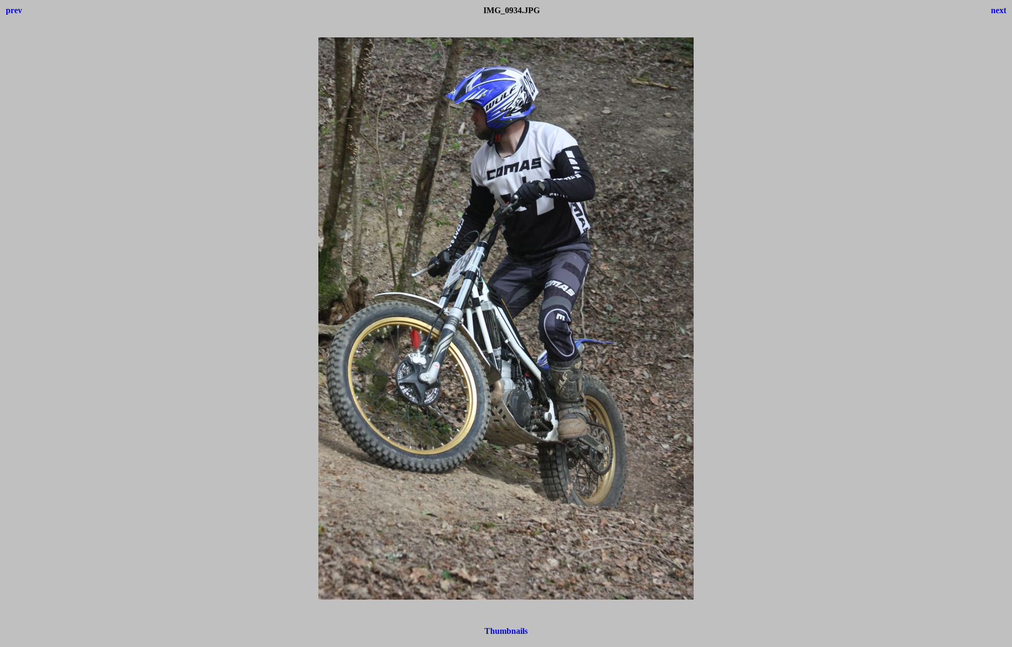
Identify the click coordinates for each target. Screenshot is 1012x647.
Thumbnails (506, 630)
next (998, 10)
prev (14, 10)
